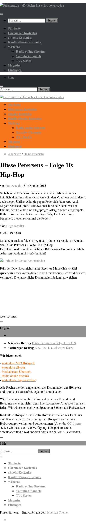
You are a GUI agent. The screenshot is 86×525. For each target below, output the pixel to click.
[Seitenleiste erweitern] (1, 321)
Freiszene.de (13, 185)
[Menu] (1, 14)
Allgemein (14, 154)
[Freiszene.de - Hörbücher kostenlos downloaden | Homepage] (32, 5)
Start (11, 77)
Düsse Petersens (34, 154)
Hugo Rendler (15, 226)
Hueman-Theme (57, 512)
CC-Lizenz (74, 423)
